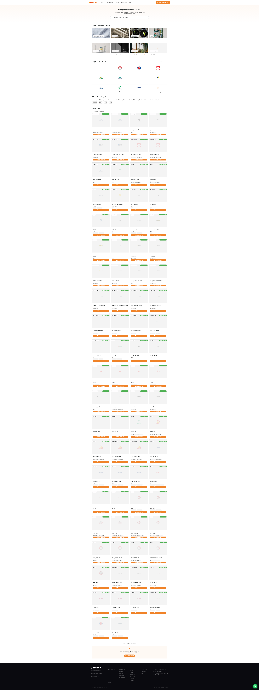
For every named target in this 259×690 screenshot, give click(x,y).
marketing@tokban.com (160, 671)
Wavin (106, 102)
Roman (114, 99)
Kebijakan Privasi (157, 687)
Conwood (95, 102)
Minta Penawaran (101, 134)
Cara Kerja (117, 2)
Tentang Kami (124, 2)
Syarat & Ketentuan (164, 687)
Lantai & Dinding (110, 674)
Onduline (141, 99)
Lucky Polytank (107, 99)
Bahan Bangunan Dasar (111, 670)
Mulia (119, 99)
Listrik (108, 676)
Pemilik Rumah (122, 677)
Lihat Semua (162, 61)
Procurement (121, 675)
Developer (121, 673)
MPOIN (100, 99)
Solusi (102, 2)
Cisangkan (147, 99)
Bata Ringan (132, 676)
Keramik (131, 670)
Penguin (94, 99)
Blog (130, 2)
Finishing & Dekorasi (111, 678)
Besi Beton (132, 674)
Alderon (134, 99)
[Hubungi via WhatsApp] (255, 686)
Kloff (111, 102)
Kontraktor (121, 671)
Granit (131, 672)
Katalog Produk (110, 2)
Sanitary (132, 678)
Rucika (100, 102)
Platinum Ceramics (127, 99)
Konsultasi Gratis (162, 2)
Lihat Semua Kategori (132, 681)
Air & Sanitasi (110, 672)
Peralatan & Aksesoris (109, 681)
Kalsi (159, 99)
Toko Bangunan (122, 669)
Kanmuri (154, 99)
